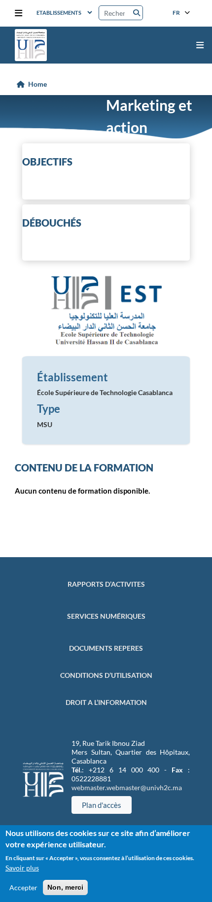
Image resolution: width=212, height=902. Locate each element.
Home (37, 84)
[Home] (31, 45)
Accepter (23, 887)
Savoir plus (22, 868)
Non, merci (65, 887)
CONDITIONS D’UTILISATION (106, 675)
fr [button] (177, 12)
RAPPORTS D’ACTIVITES (106, 584)
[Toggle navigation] (200, 45)
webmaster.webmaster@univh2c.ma (126, 787)
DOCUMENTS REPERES (106, 648)
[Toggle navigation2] (18, 13)
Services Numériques (106, 616)
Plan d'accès (101, 805)
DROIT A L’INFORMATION (106, 702)
